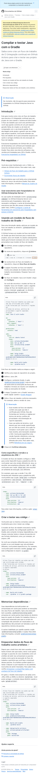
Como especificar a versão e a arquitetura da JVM (14, 454)
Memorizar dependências (14, 601)
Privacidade (24, 769)
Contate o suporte (8, 756)
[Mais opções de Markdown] (19, 67)
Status (31, 769)
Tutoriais (17, 15)
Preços (3, 771)
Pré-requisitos (8, 160)
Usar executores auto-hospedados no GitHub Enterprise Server (18, 192)
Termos (17, 769)
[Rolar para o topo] (35, 774)
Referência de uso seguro (23, 443)
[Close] (33, 3)
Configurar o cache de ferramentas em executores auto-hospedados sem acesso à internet (18, 210)
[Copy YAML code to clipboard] (35, 297)
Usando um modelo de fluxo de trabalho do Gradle (17, 219)
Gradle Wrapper (26, 395)
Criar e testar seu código (14, 517)
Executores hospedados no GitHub (13, 154)
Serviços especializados (14, 771)
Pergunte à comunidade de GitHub (13, 753)
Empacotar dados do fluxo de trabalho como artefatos (16, 643)
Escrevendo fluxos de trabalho (14, 175)
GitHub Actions (8, 15)
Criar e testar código (28, 15)
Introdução (7, 111)
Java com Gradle (9, 17)
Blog (24, 771)
